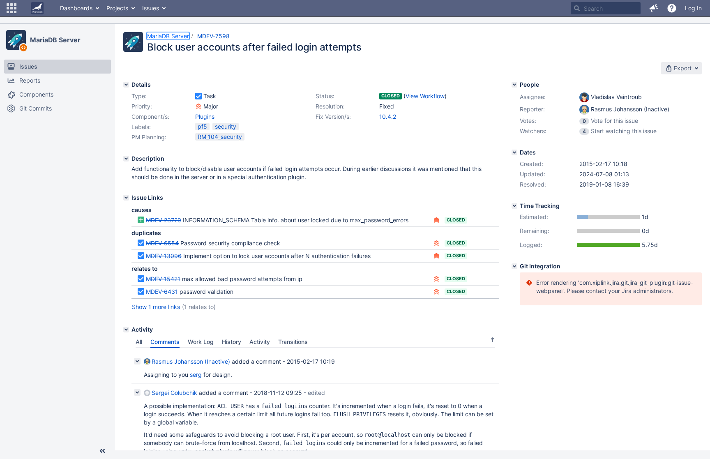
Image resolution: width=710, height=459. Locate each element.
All (139, 341)
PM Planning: (148, 137)
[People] (514, 85)
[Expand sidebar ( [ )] (102, 451)
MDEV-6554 (162, 243)
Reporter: (532, 109)
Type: (139, 95)
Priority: (141, 106)
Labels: (141, 126)
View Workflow (425, 95)
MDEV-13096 (164, 255)
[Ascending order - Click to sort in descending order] (492, 340)
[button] (11, 8)
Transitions (293, 341)
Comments (165, 341)
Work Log (201, 341)
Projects (117, 8)
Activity (259, 341)
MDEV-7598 (213, 35)
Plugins (204, 116)
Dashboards (76, 8)
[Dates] (514, 152)
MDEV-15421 (163, 278)
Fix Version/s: (333, 116)
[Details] (126, 85)
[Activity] (126, 329)
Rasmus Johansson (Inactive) (191, 361)
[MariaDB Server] (16, 40)
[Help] (672, 8)
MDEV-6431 (162, 291)
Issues (150, 8)
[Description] (126, 158)
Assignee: (533, 96)
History (231, 341)
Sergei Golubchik (174, 392)
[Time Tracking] (514, 206)
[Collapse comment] (137, 361)
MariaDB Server (55, 40)
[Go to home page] (37, 8)
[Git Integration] (514, 266)
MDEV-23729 (163, 220)
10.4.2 (387, 116)
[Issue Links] (126, 198)
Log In (693, 8)
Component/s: (150, 116)
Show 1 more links (156, 306)
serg (196, 374)
